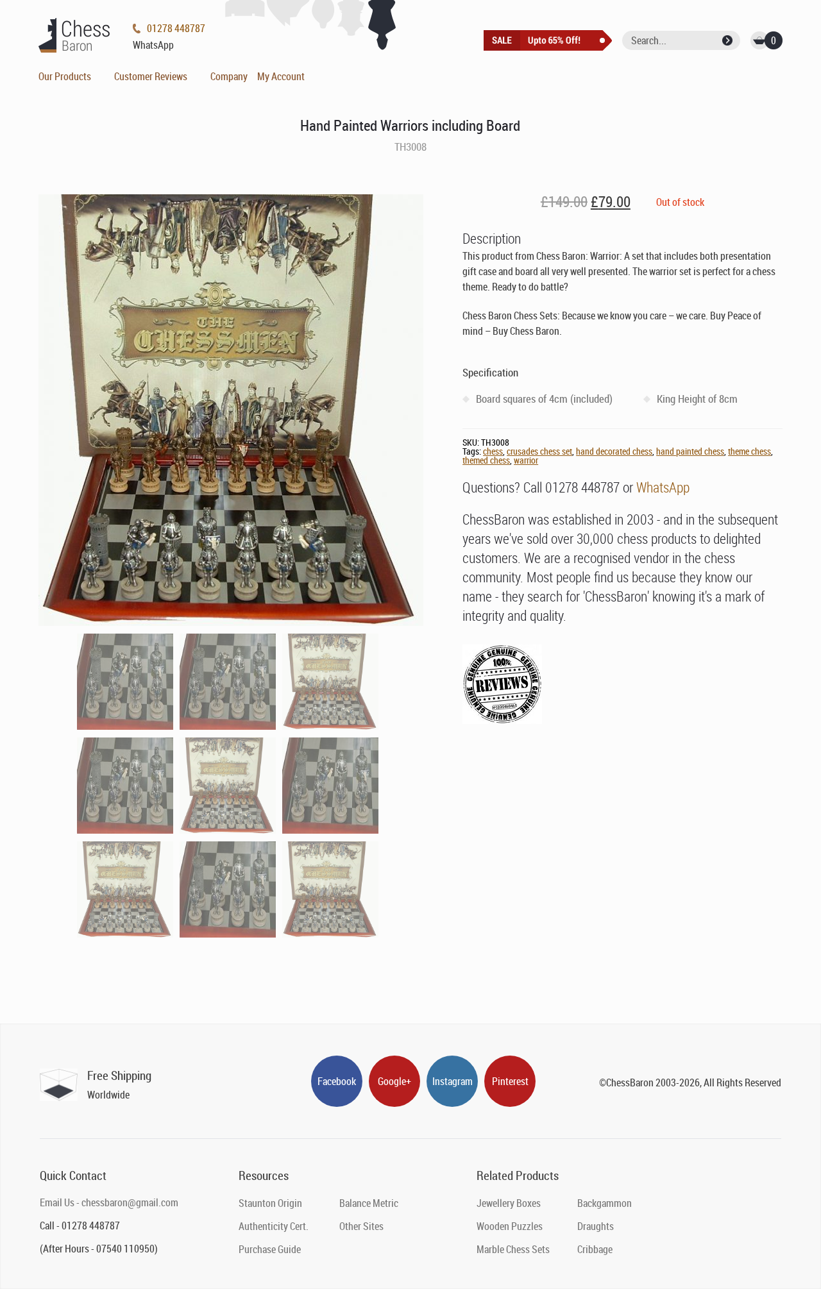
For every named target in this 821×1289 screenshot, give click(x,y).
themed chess (486, 460)
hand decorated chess (614, 451)
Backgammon (604, 1203)
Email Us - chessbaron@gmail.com (109, 1202)
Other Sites (361, 1226)
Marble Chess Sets (513, 1249)
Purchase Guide (270, 1249)
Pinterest (510, 1081)
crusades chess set (539, 451)
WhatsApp (663, 487)
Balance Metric (368, 1203)
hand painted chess (690, 451)
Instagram (452, 1081)
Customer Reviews (150, 76)
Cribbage (595, 1249)
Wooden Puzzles (510, 1226)
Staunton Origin (270, 1203)
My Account (281, 76)
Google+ (394, 1081)
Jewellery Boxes (509, 1203)
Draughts (595, 1226)
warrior (526, 460)
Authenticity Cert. (274, 1226)
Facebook (336, 1081)
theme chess (749, 451)
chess (493, 451)
